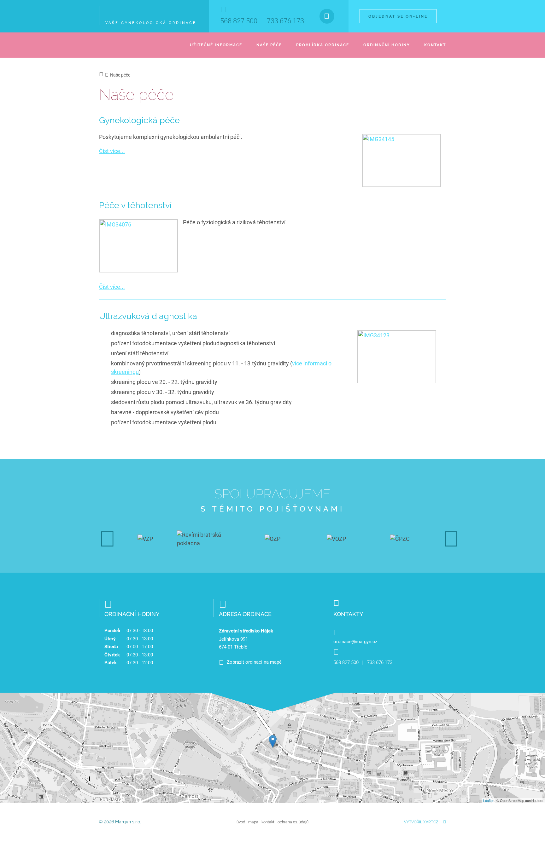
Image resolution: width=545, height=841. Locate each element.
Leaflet (488, 800)
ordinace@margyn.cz (355, 641)
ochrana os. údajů (293, 822)
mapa (253, 822)
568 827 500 (238, 21)
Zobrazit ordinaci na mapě (254, 662)
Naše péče (269, 45)
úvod (241, 822)
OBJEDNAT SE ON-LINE (398, 16)
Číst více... (112, 151)
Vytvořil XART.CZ (421, 822)
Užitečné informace (216, 45)
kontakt (267, 822)
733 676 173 (285, 21)
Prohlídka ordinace (322, 45)
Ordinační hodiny (386, 45)
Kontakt (435, 45)
